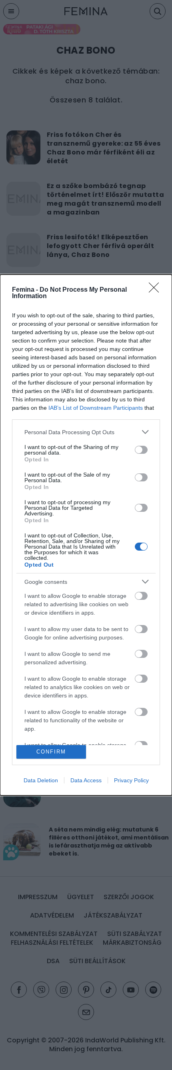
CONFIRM (51, 752)
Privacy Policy (131, 780)
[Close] (156, 290)
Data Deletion (41, 780)
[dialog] (86, 535)
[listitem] (86, 432)
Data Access (86, 780)
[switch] (141, 450)
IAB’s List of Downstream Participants (95, 408)
